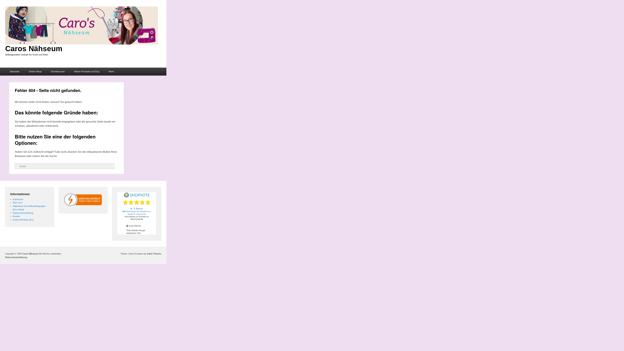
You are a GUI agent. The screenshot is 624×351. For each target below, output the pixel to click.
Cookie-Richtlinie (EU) (23, 220)
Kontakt (16, 216)
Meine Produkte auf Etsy (86, 71)
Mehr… (112, 71)
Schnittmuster (58, 71)
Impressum (18, 199)
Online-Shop (35, 71)
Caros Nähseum (33, 48)
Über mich (17, 203)
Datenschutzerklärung (23, 213)
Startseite (15, 71)
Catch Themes (154, 254)
